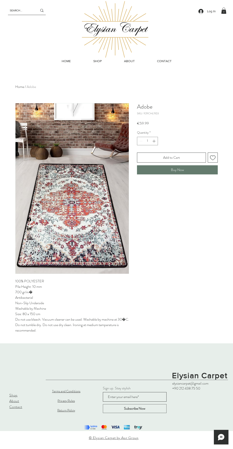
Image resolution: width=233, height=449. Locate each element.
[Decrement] (140, 141)
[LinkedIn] (29, 228)
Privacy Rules (66, 400)
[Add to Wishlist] (213, 158)
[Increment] (154, 141)
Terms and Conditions (66, 391)
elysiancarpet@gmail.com (190, 383)
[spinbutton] (147, 141)
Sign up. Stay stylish (117, 388)
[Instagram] (29, 237)
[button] (223, 11)
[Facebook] (29, 219)
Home (19, 86)
